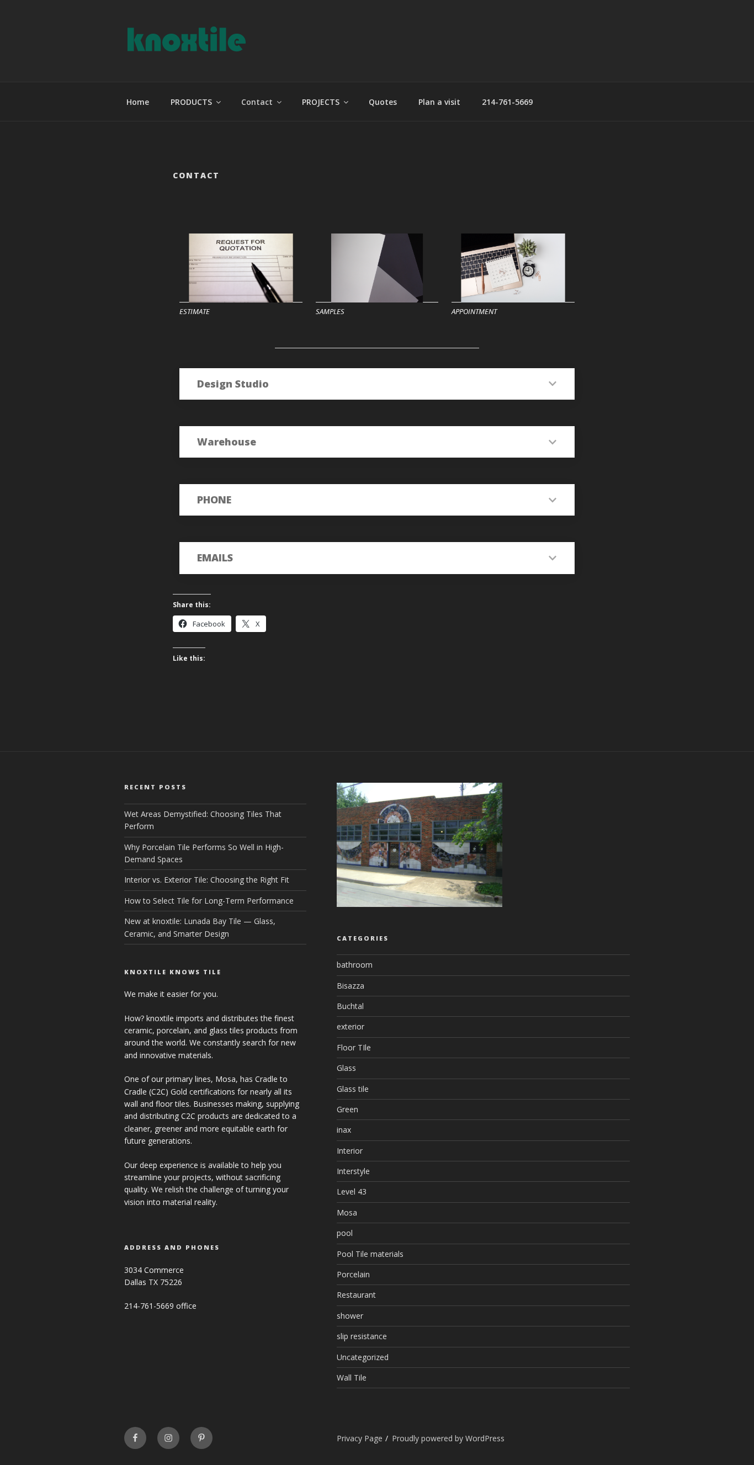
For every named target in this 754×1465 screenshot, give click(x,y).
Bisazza (350, 985)
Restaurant (356, 1294)
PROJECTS (320, 102)
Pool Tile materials (370, 1254)
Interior (350, 1150)
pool (345, 1233)
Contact (257, 102)
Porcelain (353, 1274)
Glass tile (353, 1089)
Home (137, 102)
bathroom (355, 964)
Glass (346, 1068)
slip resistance (362, 1336)
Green (347, 1109)
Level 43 (352, 1191)
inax (344, 1129)
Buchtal (350, 1006)
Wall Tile (352, 1377)
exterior (350, 1026)
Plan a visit (439, 102)
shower (350, 1315)
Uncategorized (363, 1357)
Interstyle (353, 1171)
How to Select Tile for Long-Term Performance (209, 900)
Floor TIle (354, 1047)
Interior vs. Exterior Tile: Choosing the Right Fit (206, 879)
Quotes (383, 102)
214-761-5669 (507, 102)
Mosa (347, 1212)
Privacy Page (360, 1438)
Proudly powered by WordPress (448, 1438)
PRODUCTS (191, 102)
